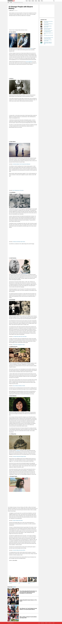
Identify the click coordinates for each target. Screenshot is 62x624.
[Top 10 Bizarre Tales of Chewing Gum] (23, 579)
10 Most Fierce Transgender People (18, 344)
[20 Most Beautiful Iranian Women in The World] (13, 601)
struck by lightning (29, 61)
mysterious (18, 450)
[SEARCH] (53, 1)
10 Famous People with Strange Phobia (19, 456)
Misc (42, 0)
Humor (36, 0)
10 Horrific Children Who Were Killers (18, 550)
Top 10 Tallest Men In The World (17, 190)
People (30, 0)
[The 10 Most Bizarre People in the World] (13, 579)
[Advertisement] (23, 23)
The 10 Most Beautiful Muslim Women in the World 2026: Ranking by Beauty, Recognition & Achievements (28, 592)
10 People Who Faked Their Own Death (19, 336)
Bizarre (39, 0)
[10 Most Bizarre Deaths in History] (32, 579)
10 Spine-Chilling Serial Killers (17, 520)
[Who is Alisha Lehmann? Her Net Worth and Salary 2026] (13, 617)
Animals (33, 0)
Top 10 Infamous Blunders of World (19, 385)
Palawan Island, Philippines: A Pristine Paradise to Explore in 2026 (48, 43)
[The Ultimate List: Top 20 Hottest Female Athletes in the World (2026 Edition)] (13, 609)
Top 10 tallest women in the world (48, 35)
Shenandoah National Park (27, 48)
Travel (27, 0)
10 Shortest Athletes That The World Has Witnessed (21, 164)
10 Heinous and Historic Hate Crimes (18, 241)
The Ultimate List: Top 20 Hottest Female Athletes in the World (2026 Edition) (28, 609)
